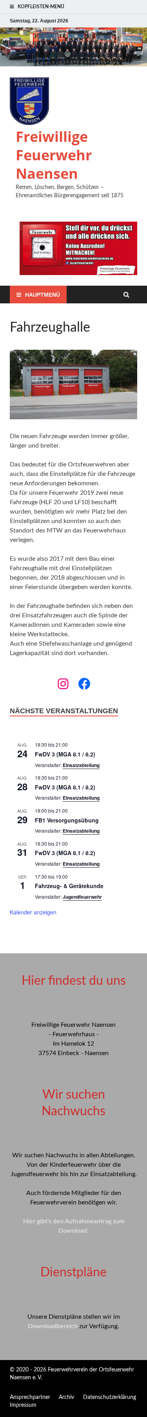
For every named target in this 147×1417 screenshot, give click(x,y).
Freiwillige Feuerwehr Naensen (54, 155)
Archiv (66, 1397)
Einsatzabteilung (81, 765)
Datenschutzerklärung (109, 1397)
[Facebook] (84, 684)
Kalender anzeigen (33, 912)
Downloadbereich (53, 1326)
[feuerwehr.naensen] (63, 684)
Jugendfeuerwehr (82, 896)
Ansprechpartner (30, 1397)
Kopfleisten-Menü (41, 6)
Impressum (23, 1405)
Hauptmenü (42, 295)
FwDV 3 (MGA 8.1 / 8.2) (65, 754)
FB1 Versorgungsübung (67, 820)
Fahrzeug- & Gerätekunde (69, 886)
